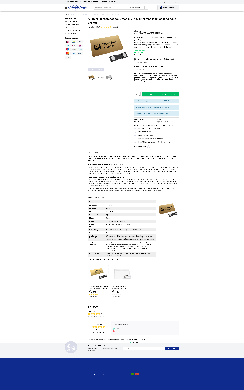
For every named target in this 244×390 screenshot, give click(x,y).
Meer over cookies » (145, 374)
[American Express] (80, 49)
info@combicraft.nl (132, 188)
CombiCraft (96, 27)
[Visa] (74, 53)
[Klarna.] (68, 57)
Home (67, 14)
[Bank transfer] (80, 41)
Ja (132, 374)
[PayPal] (80, 53)
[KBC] (68, 45)
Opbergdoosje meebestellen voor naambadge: (152, 66)
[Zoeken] (146, 7)
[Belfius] (74, 45)
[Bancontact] (74, 41)
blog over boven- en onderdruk (98, 185)
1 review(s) (115, 27)
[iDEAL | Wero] (68, 41)
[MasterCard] (68, 53)
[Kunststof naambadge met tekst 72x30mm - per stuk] (99, 274)
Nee (137, 374)
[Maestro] (68, 49)
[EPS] (80, 45)
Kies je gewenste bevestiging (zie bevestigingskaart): (154, 59)
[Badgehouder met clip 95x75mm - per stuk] (122, 274)
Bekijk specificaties (95, 70)
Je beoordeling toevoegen (96, 316)
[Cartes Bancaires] (74, 49)
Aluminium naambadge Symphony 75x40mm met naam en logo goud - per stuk (95, 14)
